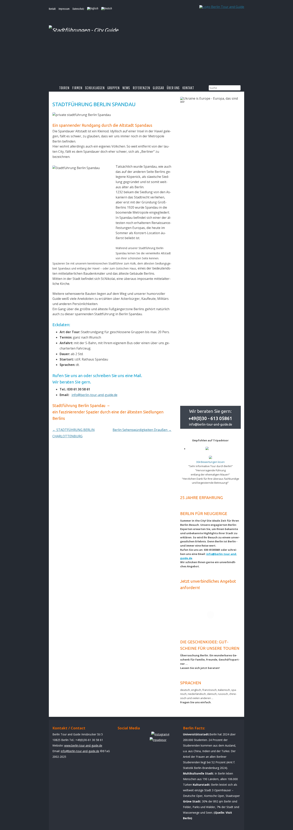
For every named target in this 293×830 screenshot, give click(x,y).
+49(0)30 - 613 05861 (210, 418)
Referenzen (141, 88)
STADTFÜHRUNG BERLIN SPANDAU (94, 104)
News (126, 88)
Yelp (133, 736)
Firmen (77, 88)
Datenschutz (78, 8)
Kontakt (52, 8)
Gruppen (113, 88)
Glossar (158, 88)
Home (54, 88)
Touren (64, 88)
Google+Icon (145, 736)
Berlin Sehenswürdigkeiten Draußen (142, 430)
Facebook (122, 736)
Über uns (173, 88)
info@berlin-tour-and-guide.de (94, 395)
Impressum (64, 8)
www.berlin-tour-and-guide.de (83, 745)
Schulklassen (95, 88)
